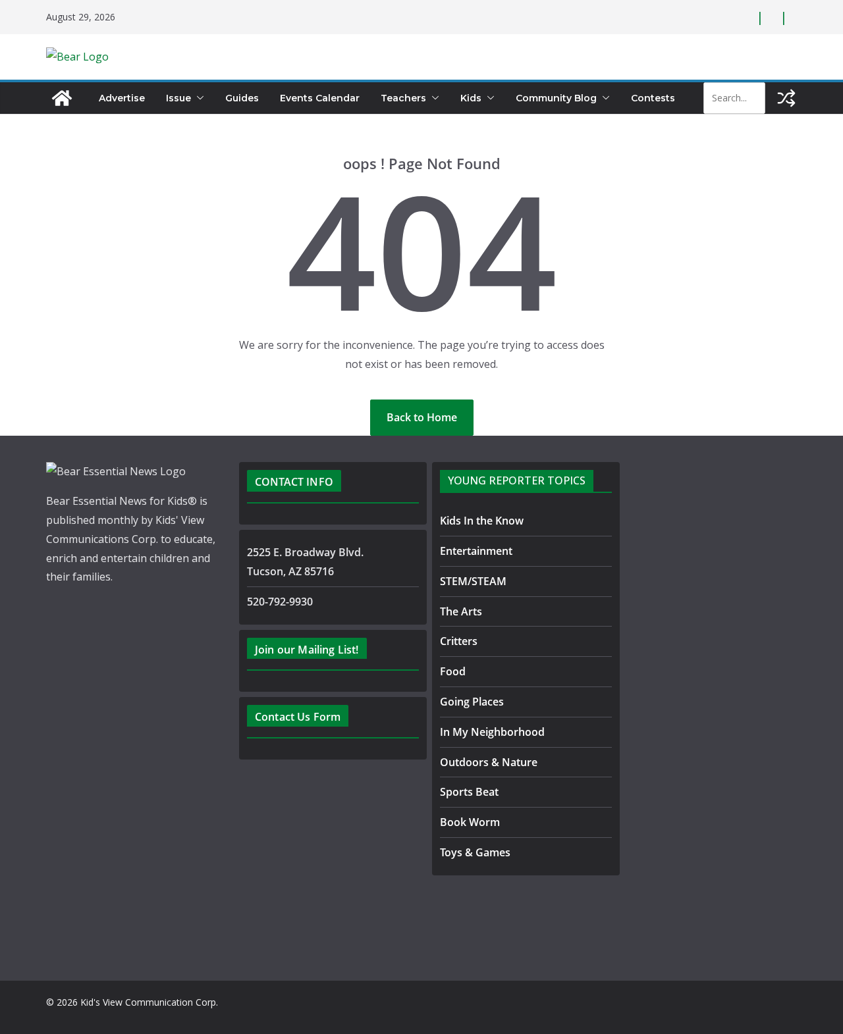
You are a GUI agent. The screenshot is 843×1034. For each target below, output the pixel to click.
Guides (242, 98)
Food (453, 671)
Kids (470, 98)
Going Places (472, 701)
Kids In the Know (482, 520)
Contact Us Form (297, 717)
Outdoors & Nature (488, 762)
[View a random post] (786, 98)
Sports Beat (469, 792)
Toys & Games (475, 852)
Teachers (403, 98)
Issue (178, 98)
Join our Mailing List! (307, 649)
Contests (653, 98)
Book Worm (470, 822)
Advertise (122, 98)
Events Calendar (320, 98)
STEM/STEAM (473, 581)
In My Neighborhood (492, 732)
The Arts (461, 611)
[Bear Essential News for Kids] (61, 98)
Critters (458, 641)
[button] (197, 98)
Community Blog (556, 98)
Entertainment (476, 551)
